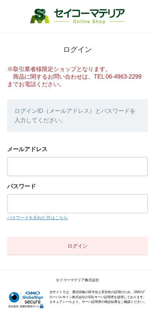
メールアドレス (27, 149)
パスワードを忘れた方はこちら (37, 217)
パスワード (21, 186)
